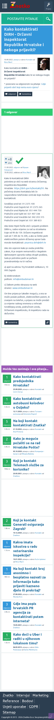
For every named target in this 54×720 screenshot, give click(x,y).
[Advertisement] (27, 135)
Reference (11, 701)
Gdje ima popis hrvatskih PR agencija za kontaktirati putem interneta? (28, 612)
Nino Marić (8, 62)
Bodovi (27, 701)
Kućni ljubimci (40, 559)
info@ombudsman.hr (23, 279)
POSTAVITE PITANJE (22, 19)
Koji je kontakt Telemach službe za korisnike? (28, 465)
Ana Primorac (18, 432)
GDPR (33, 707)
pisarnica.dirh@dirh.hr (35, 242)
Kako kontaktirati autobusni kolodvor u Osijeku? (28, 403)
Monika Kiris (17, 597)
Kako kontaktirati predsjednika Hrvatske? (27, 381)
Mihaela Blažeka (28, 454)
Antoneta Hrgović (30, 414)
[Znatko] (19, 4)
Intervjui (23, 695)
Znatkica (16, 476)
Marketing (40, 695)
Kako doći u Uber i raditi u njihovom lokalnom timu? (27, 638)
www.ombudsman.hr (22, 288)
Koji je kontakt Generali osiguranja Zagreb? (28, 524)
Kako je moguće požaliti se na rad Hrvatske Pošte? (26, 443)
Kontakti (29, 60)
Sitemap (9, 712)
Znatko (8, 695)
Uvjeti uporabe (14, 707)
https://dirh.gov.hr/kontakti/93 (29, 188)
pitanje (16, 60)
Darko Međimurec (31, 650)
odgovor (17, 167)
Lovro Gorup (18, 392)
